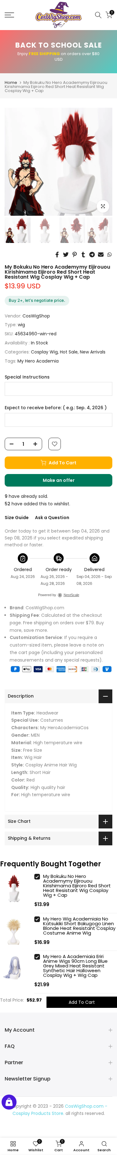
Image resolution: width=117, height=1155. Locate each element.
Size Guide (17, 517)
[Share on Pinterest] (74, 254)
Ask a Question (52, 517)
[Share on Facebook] (57, 254)
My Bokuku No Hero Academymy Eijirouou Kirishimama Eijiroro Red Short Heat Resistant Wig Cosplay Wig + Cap (77, 885)
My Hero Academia (38, 361)
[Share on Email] (101, 254)
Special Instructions (27, 377)
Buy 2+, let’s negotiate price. (37, 300)
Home (11, 82)
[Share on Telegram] (92, 254)
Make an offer (65, 482)
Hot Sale (69, 352)
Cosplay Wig (44, 352)
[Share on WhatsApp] (109, 254)
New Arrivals (92, 352)
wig (21, 325)
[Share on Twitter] (66, 254)
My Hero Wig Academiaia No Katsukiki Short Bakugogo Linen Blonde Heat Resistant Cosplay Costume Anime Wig (79, 925)
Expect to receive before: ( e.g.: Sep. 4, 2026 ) (56, 408)
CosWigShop (36, 316)
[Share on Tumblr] (83, 254)
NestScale (71, 595)
